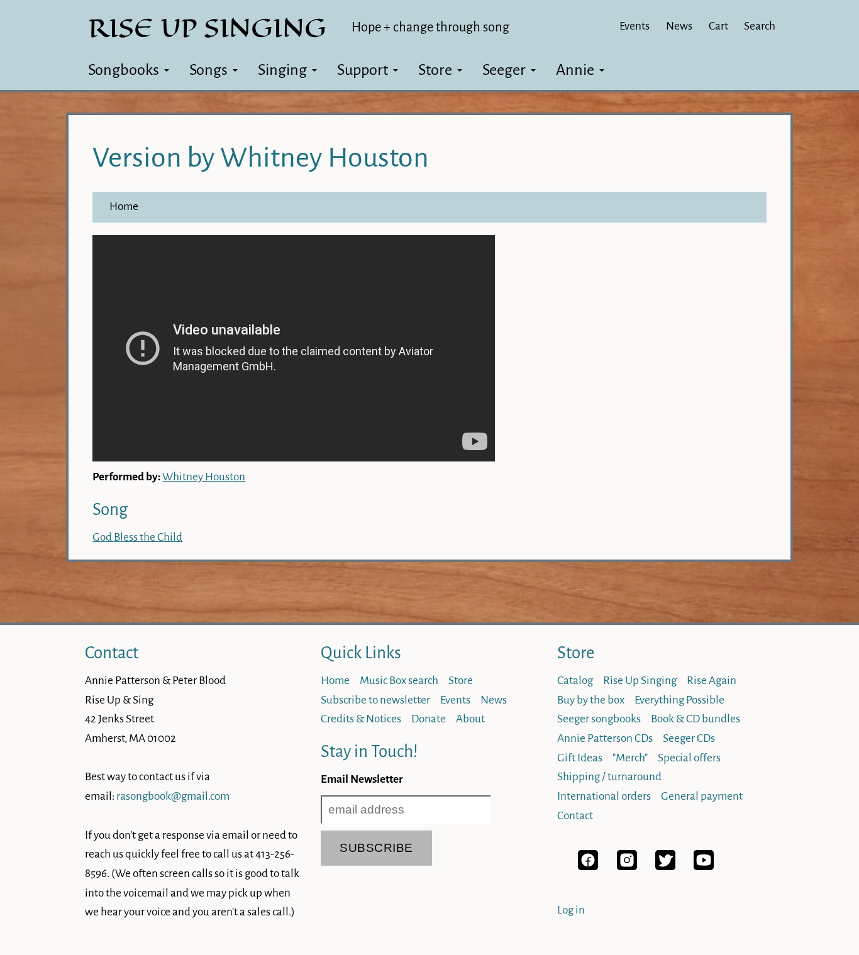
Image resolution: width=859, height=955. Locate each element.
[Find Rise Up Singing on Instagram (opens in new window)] (627, 867)
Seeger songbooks (599, 719)
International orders (604, 796)
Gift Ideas (579, 758)
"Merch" (630, 758)
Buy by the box (590, 700)
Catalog (575, 681)
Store (435, 70)
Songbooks (123, 70)
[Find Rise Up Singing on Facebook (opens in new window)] (588, 867)
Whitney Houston (203, 477)
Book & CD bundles (695, 719)
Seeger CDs (689, 738)
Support (362, 70)
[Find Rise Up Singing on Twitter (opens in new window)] (665, 867)
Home (123, 207)
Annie (575, 70)
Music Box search (399, 681)
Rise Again (711, 681)
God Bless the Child (137, 537)
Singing (282, 70)
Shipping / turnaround (609, 777)
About (470, 719)
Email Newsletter (362, 779)
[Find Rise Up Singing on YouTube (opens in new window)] (703, 867)
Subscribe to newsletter (375, 700)
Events (634, 26)
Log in (571, 910)
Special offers (689, 758)
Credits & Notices (361, 719)
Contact (111, 653)
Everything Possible (679, 700)
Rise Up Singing (640, 681)
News (679, 26)
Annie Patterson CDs (605, 738)
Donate (428, 719)
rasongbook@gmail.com (173, 796)
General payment (702, 796)
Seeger (504, 70)
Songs (208, 70)
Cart (718, 26)
